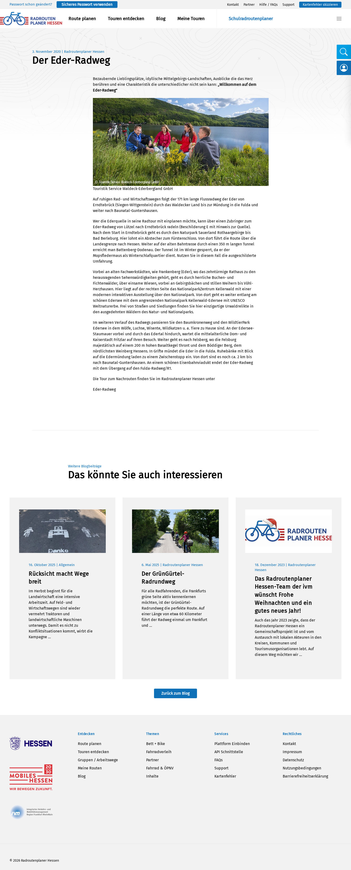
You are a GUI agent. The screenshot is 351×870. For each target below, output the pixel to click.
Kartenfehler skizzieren (320, 5)
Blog (160, 18)
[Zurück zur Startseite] (31, 18)
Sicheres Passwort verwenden (87, 4)
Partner (249, 5)
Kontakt (233, 5)
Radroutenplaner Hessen (84, 51)
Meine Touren (191, 18)
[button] (339, 18)
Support (288, 5)
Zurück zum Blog (175, 693)
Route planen (82, 18)
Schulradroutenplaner (251, 18)
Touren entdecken (126, 18)
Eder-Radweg (104, 389)
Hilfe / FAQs (268, 5)
